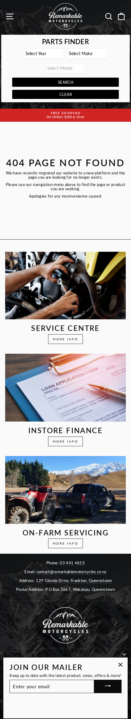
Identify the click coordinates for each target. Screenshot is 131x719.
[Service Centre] (65, 286)
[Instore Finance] (65, 388)
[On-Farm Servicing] (65, 490)
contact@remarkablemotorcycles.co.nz (72, 571)
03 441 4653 (72, 562)
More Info (65, 339)
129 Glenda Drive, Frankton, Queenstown (74, 580)
